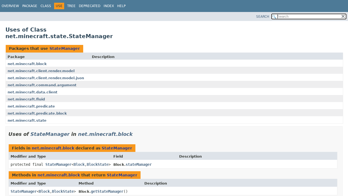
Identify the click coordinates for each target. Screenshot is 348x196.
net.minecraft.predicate (31, 106)
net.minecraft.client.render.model (41, 71)
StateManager (64, 48)
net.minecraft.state (27, 120)
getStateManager (107, 191)
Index (109, 6)
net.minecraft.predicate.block (37, 113)
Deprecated (89, 6)
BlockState (97, 164)
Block (79, 164)
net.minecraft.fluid (26, 99)
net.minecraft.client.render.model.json (46, 78)
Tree (71, 6)
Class (46, 6)
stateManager (139, 164)
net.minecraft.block (27, 64)
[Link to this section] (136, 134)
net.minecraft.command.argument (42, 85)
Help (121, 6)
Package (29, 6)
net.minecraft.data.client (32, 92)
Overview (10, 6)
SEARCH (262, 17)
